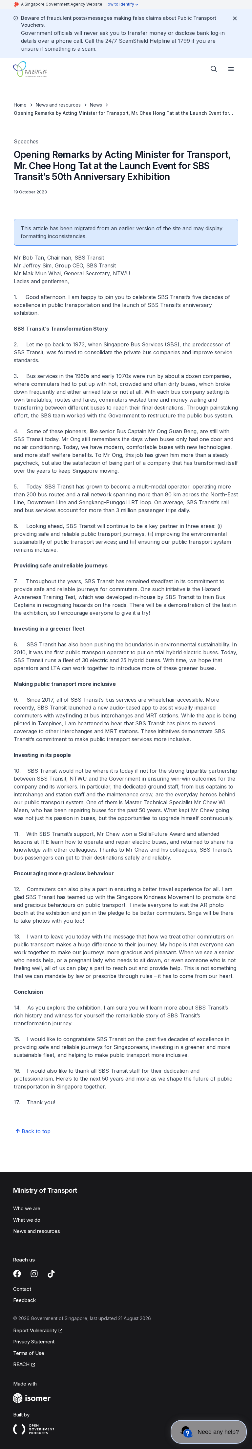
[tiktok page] (51, 1274)
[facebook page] (17, 1274)
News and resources (58, 105)
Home (20, 105)
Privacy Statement (33, 1341)
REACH (21, 1364)
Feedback (24, 1300)
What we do (26, 1220)
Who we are (26, 1208)
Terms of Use (28, 1353)
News (96, 105)
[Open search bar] (214, 69)
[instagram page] (34, 1274)
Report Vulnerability (35, 1330)
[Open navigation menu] (231, 69)
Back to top (36, 1131)
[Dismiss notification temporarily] (235, 18)
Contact (22, 1289)
